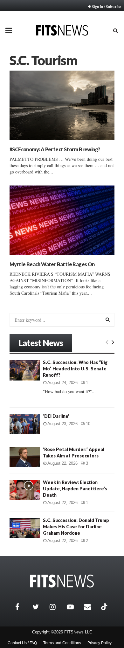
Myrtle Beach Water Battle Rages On (52, 264)
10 (88, 423)
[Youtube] (74, 607)
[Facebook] (22, 607)
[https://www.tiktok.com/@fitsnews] (105, 607)
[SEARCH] (107, 319)
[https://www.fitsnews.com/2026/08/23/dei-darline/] (25, 424)
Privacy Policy (99, 643)
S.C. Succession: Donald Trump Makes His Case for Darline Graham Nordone (76, 527)
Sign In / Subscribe (106, 6)
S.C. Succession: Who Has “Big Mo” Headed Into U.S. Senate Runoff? (75, 369)
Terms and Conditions (62, 643)
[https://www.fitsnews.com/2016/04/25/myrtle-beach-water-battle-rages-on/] (62, 220)
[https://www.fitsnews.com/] (62, 581)
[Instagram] (57, 607)
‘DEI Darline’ (56, 416)
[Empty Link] (107, 342)
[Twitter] (39, 607)
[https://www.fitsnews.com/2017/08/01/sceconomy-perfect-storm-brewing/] (62, 105)
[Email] (91, 607)
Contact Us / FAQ (22, 643)
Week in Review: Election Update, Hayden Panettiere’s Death (75, 489)
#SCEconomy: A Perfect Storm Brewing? (55, 149)
